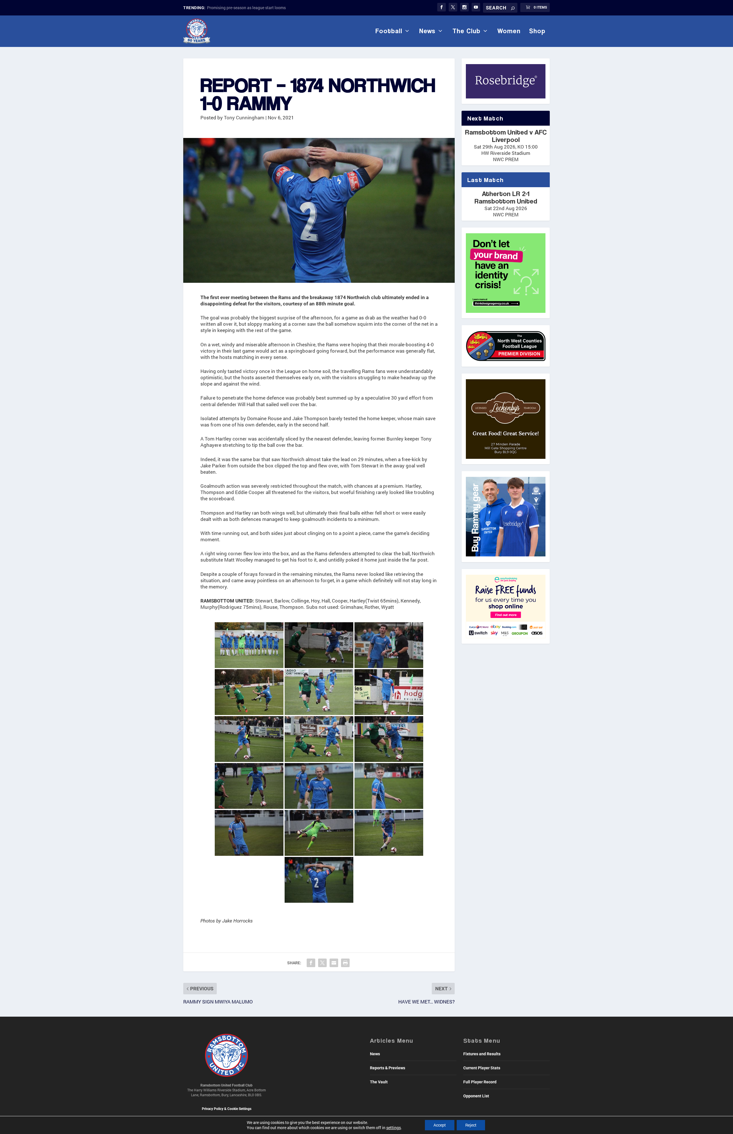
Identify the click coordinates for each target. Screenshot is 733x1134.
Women (509, 31)
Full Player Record (479, 1082)
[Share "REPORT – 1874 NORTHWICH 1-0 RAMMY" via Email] (334, 963)
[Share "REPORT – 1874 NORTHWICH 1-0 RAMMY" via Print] (345, 963)
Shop (537, 31)
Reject (470, 1125)
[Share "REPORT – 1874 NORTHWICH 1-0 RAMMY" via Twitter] (322, 963)
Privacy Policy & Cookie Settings (226, 1109)
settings (393, 1127)
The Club (466, 31)
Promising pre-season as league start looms (246, 7)
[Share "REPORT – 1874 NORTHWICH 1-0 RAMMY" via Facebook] (311, 963)
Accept (440, 1125)
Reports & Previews (387, 1068)
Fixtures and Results (482, 1054)
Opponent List (476, 1096)
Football (388, 31)
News (427, 31)
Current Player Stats (481, 1068)
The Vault (379, 1082)
